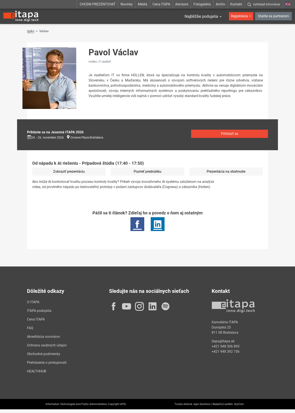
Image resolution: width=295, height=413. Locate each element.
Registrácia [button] (239, 16)
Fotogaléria (202, 4)
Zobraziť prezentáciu (69, 171)
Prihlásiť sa (229, 134)
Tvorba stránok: (183, 404)
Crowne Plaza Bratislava (86, 137)
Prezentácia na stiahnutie (226, 171)
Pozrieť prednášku (147, 171)
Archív (220, 4)
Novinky (127, 4)
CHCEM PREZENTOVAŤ (98, 4)
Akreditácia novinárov (43, 337)
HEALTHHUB (36, 371)
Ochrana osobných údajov (47, 345)
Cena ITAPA (161, 4)
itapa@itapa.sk (223, 341)
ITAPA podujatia (39, 311)
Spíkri (30, 31)
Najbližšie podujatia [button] (201, 16)
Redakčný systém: (223, 404)
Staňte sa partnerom (273, 16)
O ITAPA (33, 302)
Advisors (181, 4)
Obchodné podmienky (43, 354)
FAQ (30, 328)
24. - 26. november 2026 (47, 137)
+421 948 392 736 (225, 351)
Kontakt (236, 4)
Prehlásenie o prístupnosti (47, 362)
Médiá (142, 4)
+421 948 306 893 (225, 346)
